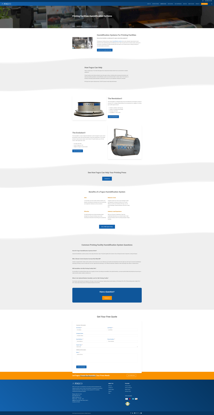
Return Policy (127, 389)
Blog (109, 393)
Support (109, 391)
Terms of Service (128, 387)
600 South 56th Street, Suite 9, (82, 400)
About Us (110, 385)
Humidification (80, 26)
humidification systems (117, 41)
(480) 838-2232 (77, 395)
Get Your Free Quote (81, 366)
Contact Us (110, 387)
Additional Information (81, 349)
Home (73, 26)
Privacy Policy (128, 385)
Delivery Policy (128, 391)
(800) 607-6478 (79, 394)
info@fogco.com (78, 397)
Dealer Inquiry (111, 389)
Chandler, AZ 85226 (76, 401)
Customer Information (81, 325)
